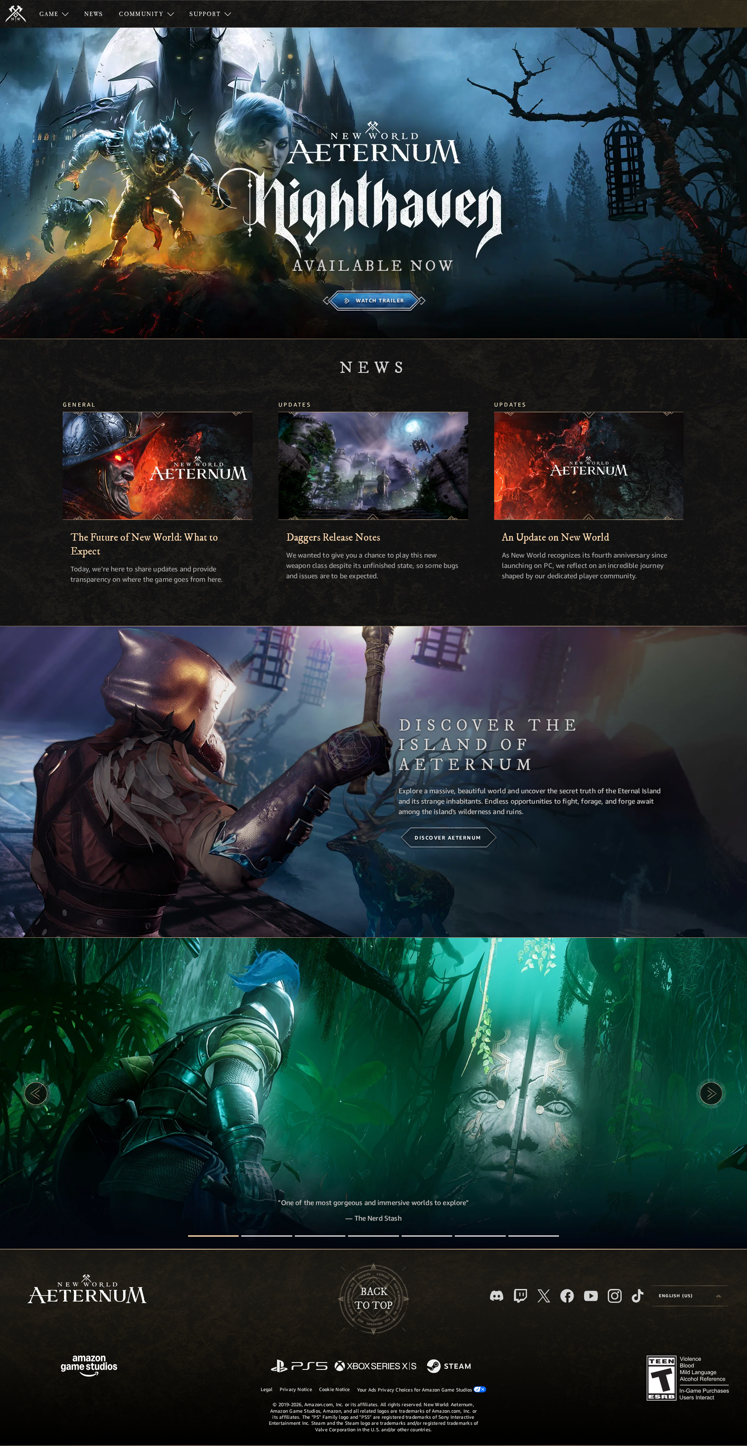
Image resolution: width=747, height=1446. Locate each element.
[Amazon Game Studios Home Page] (89, 1367)
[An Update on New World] (589, 466)
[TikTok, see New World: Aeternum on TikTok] (638, 1296)
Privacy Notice (296, 1389)
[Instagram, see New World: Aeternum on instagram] (615, 1296)
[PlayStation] (299, 1366)
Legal (267, 1389)
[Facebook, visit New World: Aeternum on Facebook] (567, 1296)
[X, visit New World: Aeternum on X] (543, 1295)
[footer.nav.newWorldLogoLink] (87, 1289)
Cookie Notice (334, 1389)
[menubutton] (689, 1296)
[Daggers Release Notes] (373, 466)
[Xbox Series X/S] (375, 1366)
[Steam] (450, 1367)
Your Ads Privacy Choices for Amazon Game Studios (415, 1389)
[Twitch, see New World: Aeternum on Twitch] (520, 1296)
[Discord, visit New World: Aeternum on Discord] (497, 1295)
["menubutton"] (54, 14)
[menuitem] (54, 14)
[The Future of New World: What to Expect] (157, 466)
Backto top (373, 1299)
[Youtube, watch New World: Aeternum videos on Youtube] (591, 1296)
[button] (36, 1093)
